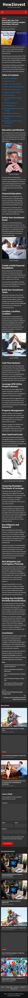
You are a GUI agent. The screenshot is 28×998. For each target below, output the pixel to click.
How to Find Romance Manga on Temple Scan (14, 679)
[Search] (25, 12)
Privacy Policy (9, 987)
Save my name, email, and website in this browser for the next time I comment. (13, 837)
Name (4, 822)
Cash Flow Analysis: (9, 95)
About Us (16, 987)
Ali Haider (4, 732)
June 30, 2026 (10, 732)
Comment (5, 803)
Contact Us (23, 987)
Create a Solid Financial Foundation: (14, 86)
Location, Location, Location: (12, 92)
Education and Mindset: (11, 78)
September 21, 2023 (11, 26)
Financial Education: (10, 81)
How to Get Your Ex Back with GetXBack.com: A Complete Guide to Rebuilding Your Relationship (13, 782)
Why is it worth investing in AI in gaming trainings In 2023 (12, 691)
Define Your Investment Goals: (12, 84)
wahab (4, 26)
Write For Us (14, 988)
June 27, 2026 (10, 785)
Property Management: (10, 103)
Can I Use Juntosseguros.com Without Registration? (13, 670)
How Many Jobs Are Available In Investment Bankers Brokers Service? (14, 697)
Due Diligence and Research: (12, 113)
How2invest (14, 4)
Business (4, 18)
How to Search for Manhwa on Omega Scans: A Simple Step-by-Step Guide (13, 683)
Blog (3, 870)
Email (16, 822)
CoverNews (10, 995)
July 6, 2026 (10, 877)
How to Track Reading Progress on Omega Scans (14, 674)
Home (2, 987)
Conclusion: (7, 126)
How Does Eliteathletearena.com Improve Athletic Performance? (14, 665)
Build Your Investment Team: (12, 89)
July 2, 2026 (10, 904)
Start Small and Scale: (10, 105)
